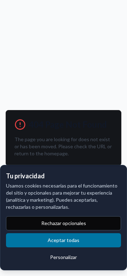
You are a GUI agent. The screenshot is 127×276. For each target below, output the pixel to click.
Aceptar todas (63, 240)
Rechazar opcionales (63, 223)
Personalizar (63, 257)
